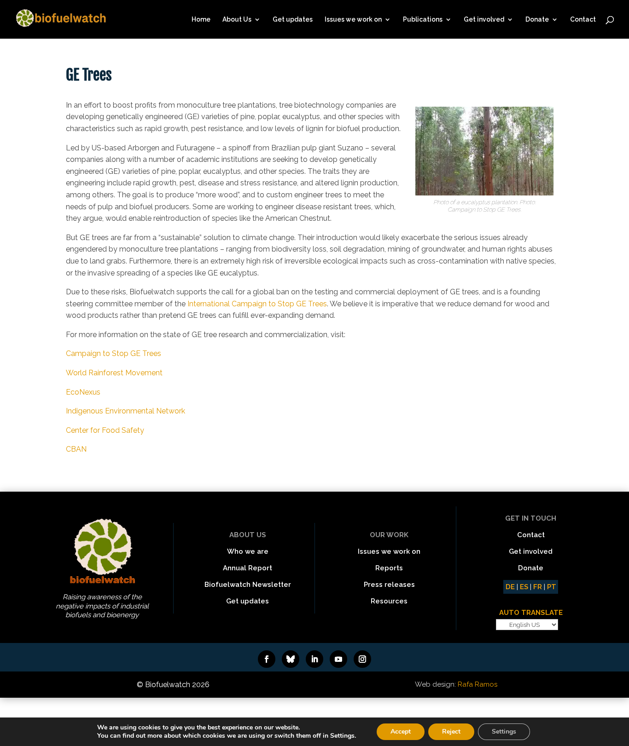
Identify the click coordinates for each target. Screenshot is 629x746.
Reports (389, 568)
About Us (236, 19)
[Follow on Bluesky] (290, 659)
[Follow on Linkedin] (314, 659)
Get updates (293, 19)
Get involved (484, 19)
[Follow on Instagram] (362, 659)
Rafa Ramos (477, 684)
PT (551, 587)
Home (201, 19)
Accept (400, 731)
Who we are (247, 551)
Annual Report (247, 568)
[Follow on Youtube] (338, 659)
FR (537, 587)
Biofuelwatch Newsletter (247, 584)
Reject (451, 731)
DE (510, 587)
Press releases (389, 584)
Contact (583, 19)
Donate (537, 19)
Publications (423, 19)
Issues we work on (353, 19)
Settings (504, 731)
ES (524, 587)
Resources (389, 601)
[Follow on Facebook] (266, 659)
